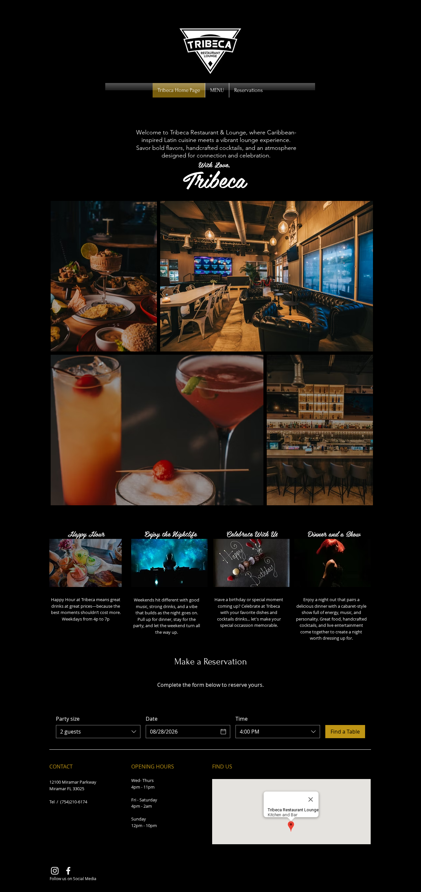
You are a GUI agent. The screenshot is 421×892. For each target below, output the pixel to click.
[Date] (223, 732)
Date (152, 718)
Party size (68, 718)
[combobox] (98, 731)
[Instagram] (55, 871)
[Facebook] (68, 871)
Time (241, 718)
